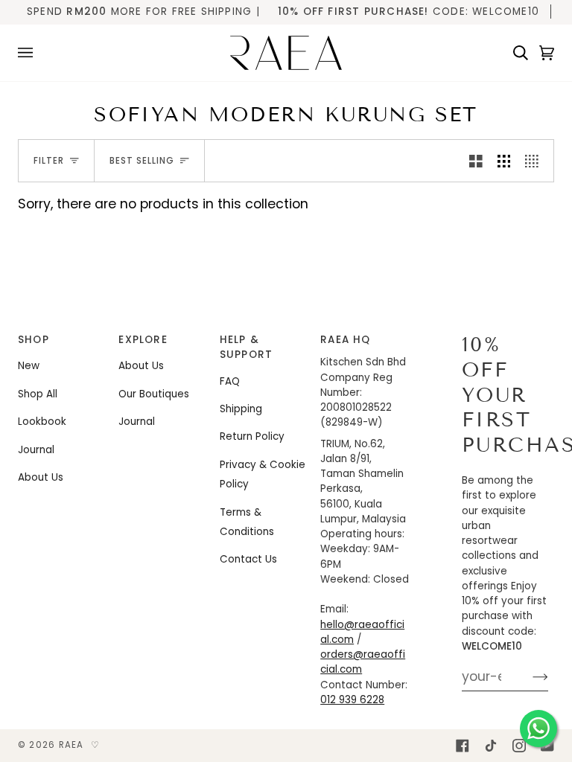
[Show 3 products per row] (504, 161)
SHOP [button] (33, 340)
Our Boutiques (153, 394)
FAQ (230, 381)
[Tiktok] (491, 745)
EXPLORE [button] (143, 340)
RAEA (71, 745)
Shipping (241, 409)
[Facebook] (462, 745)
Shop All (37, 394)
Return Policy (252, 436)
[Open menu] (31, 53)
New (28, 366)
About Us (40, 477)
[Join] (528, 676)
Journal (36, 450)
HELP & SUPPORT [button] (246, 347)
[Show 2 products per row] (476, 161)
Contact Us (248, 559)
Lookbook (42, 421)
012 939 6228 (352, 700)
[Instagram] (519, 745)
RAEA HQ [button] (345, 340)
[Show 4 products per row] (535, 161)
